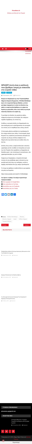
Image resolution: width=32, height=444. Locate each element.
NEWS (3, 92)
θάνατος (22, 216)
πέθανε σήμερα (23, 219)
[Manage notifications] (3, 440)
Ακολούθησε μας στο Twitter (10, 188)
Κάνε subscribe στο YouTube (10, 184)
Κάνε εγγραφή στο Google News (11, 182)
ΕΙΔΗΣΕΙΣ (9, 92)
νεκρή (14, 219)
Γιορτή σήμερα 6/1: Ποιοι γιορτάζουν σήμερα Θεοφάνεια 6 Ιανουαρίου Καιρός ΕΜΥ (28, 225)
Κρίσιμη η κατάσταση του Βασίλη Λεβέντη (11, 275)
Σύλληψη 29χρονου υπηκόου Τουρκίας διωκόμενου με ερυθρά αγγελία (20, 421)
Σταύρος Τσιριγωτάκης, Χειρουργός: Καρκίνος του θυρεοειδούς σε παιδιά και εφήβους (6, 225)
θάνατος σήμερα (6, 219)
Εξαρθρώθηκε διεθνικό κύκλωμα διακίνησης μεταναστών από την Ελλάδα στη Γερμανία (15, 252)
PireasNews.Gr (16, 10)
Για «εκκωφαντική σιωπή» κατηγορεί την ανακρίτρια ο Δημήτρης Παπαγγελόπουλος (13, 297)
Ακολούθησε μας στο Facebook (11, 186)
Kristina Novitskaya (12, 216)
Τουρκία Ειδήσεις (7, 221)
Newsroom (18, 95)
